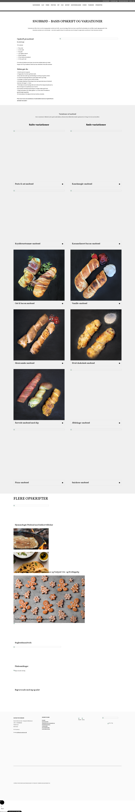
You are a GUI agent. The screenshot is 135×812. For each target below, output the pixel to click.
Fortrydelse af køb (46, 729)
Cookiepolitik (45, 726)
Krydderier (36, 5)
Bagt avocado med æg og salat (27, 690)
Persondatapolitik (46, 727)
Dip (58, 5)
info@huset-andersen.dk (21, 732)
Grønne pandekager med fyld (27, 548)
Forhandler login (114, 1)
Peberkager (20, 595)
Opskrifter (98, 5)
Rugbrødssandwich (23, 642)
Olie (62, 5)
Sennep (67, 5)
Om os (131, 1)
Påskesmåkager (21, 666)
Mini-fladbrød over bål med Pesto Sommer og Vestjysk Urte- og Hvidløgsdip (47, 572)
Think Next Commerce (37, 783)
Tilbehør (91, 5)
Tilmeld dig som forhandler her (48, 723)
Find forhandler (106, 1)
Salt (42, 5)
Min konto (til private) (123, 1)
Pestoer (53, 5)
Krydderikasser (76, 5)
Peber (47, 5)
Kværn (85, 5)
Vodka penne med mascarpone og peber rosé (34, 619)
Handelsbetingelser (46, 724)
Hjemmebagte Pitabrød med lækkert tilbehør (34, 525)
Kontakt (43, 720)
